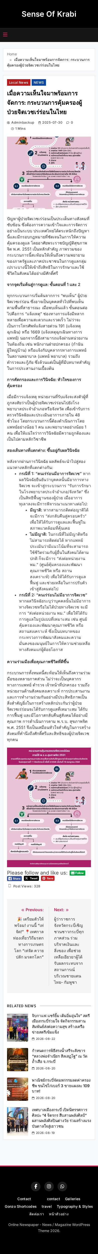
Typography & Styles (75, 1206)
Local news (18, 82)
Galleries (73, 1199)
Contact (24, 1199)
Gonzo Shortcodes (21, 1206)
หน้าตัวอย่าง (59, 1214)
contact (53, 1199)
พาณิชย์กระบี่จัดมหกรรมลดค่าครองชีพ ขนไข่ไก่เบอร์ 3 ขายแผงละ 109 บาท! (61, 1085)
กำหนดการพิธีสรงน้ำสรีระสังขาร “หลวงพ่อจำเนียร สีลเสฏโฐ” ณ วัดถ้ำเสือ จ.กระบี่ (59, 1056)
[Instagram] (49, 1186)
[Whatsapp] (62, 1186)
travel (47, 1206)
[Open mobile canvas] (5, 34)
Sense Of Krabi (49, 13)
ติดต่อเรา (36, 1214)
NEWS (39, 82)
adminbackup (22, 122)
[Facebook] (35, 1186)
